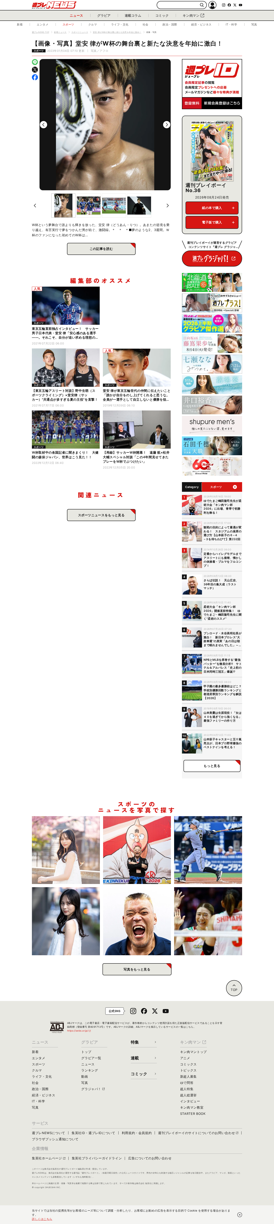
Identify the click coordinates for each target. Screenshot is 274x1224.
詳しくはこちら (42, 1219)
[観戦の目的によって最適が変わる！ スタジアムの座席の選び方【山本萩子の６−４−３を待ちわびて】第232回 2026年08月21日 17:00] (66, 850)
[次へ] (167, 125)
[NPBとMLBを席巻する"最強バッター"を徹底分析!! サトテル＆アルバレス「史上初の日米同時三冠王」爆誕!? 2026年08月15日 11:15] (208, 850)
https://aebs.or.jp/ (79, 1030)
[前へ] (44, 125)
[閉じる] (239, 1214)
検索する (202, 5)
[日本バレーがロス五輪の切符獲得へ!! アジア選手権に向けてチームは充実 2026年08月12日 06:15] (208, 921)
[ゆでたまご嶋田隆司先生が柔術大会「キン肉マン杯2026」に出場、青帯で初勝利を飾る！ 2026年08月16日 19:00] (137, 850)
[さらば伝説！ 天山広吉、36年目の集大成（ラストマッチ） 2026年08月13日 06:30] (137, 921)
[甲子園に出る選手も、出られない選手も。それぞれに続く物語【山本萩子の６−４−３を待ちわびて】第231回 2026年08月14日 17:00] (66, 921)
